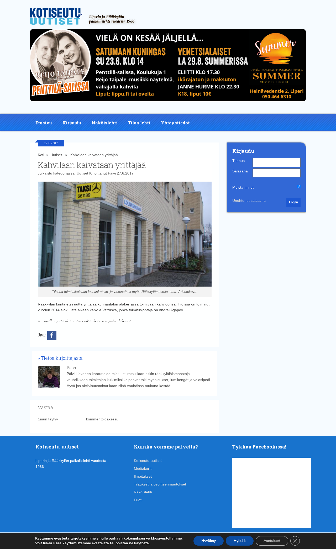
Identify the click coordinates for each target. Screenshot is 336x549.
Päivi (112, 173)
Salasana (240, 171)
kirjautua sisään (72, 419)
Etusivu (43, 122)
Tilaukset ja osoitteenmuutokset (160, 484)
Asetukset (272, 540)
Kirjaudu (71, 122)
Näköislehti (105, 122)
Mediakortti (143, 468)
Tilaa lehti (139, 122)
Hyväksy (208, 540)
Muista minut (243, 187)
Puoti (138, 500)
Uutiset (56, 155)
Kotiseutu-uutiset (148, 460)
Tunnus (238, 161)
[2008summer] (168, 103)
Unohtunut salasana (249, 200)
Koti (41, 155)
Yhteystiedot (175, 122)
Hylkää (240, 540)
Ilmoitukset (143, 476)
